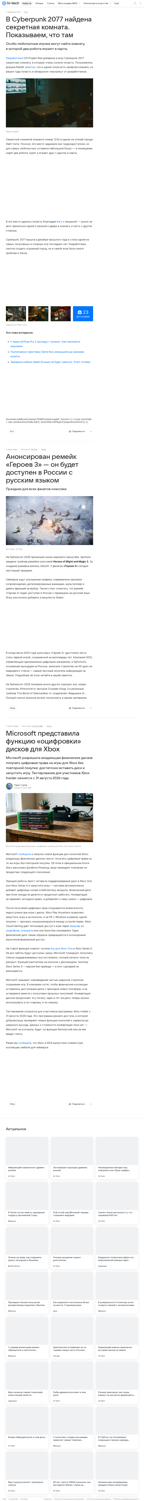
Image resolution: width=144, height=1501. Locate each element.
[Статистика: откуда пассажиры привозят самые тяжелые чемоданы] (72, 1428)
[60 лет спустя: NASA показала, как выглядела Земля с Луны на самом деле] (72, 1473)
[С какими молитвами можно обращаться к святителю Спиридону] (27, 1338)
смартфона (13, 930)
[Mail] (4, 3)
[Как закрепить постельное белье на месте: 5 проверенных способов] (72, 1293)
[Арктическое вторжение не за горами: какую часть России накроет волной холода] (72, 1338)
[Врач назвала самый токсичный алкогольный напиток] (27, 1383)
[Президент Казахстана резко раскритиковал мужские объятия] (27, 1293)
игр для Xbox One (61, 948)
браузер (75, 926)
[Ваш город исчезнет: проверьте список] (27, 1473)
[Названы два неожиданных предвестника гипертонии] (117, 1473)
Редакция (48, 1499)
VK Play (34, 449)
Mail (4, 1499)
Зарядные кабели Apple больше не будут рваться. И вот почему (50, 361)
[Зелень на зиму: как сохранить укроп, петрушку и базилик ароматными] (27, 1248)
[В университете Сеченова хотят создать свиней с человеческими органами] (117, 1293)
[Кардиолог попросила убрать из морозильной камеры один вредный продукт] (117, 1248)
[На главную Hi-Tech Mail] (12, 3)
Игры (43, 449)
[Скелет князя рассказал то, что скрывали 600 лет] (117, 1203)
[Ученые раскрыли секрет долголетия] (72, 1248)
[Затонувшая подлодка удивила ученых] (72, 1158)
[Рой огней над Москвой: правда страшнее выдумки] (72, 1203)
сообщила (24, 854)
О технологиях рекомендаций (98, 1499)
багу (59, 221)
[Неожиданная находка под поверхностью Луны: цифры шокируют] (117, 1158)
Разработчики (14, 58)
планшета (27, 930)
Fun (26, 12)
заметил (30, 67)
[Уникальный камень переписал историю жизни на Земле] (117, 1338)
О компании (13, 1499)
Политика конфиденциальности (126, 1499)
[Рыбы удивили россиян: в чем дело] (72, 1383)
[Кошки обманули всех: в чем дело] (27, 1428)
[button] (49, 103)
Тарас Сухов (20, 785)
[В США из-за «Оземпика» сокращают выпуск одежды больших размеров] (117, 1428)
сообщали (25, 1042)
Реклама (24, 1499)
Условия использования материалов (69, 1499)
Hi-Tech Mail (37, 726)
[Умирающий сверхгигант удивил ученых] (27, 1158)
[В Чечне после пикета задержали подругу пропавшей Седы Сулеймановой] (27, 1203)
